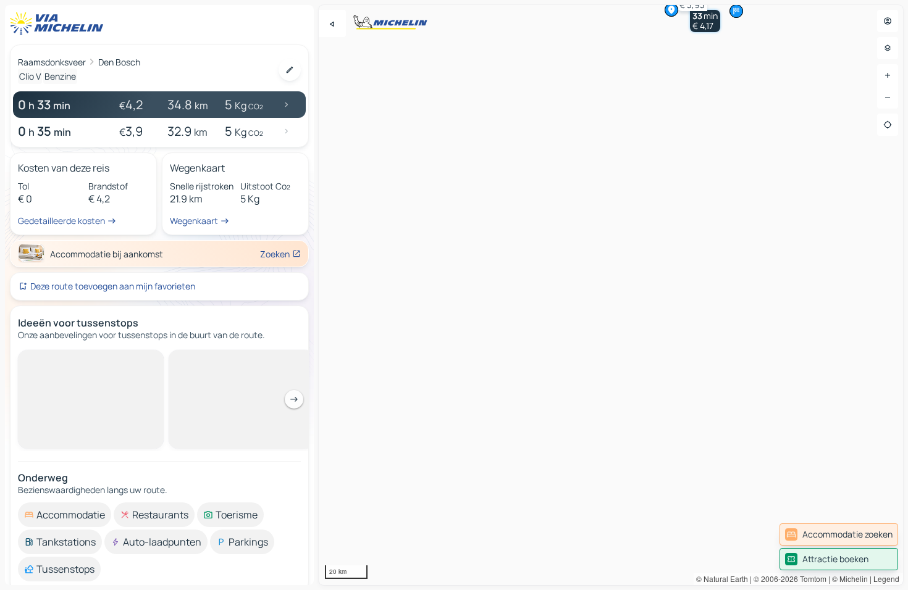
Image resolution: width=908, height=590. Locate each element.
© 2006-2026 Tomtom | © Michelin (811, 578)
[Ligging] (887, 125)
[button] (705, 21)
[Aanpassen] (290, 70)
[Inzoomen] (887, 75)
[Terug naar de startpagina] (59, 23)
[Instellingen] (887, 48)
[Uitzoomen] (887, 97)
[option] (64, 359)
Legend (886, 578)
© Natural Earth (722, 578)
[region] (611, 295)
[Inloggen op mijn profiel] (887, 21)
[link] (839, 534)
